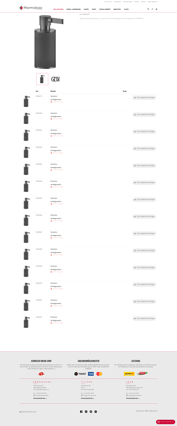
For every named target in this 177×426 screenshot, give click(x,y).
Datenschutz (153, 411)
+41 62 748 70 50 (41, 393)
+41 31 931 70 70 (88, 393)
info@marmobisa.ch (42, 395)
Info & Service (108, 1)
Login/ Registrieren (153, 1)
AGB (146, 411)
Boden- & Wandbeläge (74, 9)
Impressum (140, 411)
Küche (94, 9)
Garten (86, 9)
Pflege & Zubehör (104, 9)
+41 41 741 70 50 (133, 393)
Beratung (136, 1)
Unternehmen (117, 1)
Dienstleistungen (127, 1)
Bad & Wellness (58, 9)
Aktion (126, 9)
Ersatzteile (117, 9)
